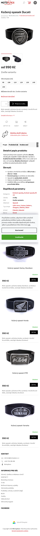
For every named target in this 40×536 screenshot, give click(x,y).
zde (29, 225)
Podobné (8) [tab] (13, 145)
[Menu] (35, 3)
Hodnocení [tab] (24, 145)
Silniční (22, 208)
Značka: (5, 18)
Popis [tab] (5, 145)
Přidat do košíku (20, 104)
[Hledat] (24, 3)
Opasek (15, 203)
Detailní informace (7, 116)
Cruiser (23, 205)
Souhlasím (19, 237)
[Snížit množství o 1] (9, 105)
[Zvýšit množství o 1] (9, 102)
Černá (15, 213)
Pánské (15, 210)
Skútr (27, 208)
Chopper (16, 208)
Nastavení (19, 230)
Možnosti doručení (8, 97)
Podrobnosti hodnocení (26, 16)
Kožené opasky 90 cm (25, 194)
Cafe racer (16, 205)
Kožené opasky (18, 193)
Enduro (28, 205)
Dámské (21, 210)
